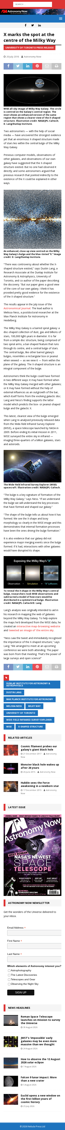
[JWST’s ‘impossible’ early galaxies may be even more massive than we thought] (11, 1041)
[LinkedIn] (39, 25)
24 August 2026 (30, 1048)
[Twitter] (32, 25)
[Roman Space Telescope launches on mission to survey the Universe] (11, 1020)
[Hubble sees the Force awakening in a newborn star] (11, 786)
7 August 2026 (29, 1066)
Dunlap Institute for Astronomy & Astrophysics (28, 684)
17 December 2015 (32, 790)
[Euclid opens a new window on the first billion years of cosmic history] (11, 1099)
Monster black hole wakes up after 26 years (40, 766)
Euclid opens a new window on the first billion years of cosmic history (40, 1099)
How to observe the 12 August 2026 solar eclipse (40, 1060)
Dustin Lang (13, 692)
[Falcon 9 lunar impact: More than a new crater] (11, 1081)
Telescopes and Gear (23, 979)
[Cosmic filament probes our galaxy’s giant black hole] (11, 750)
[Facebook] (25, 25)
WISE (9, 726)
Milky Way (34, 706)
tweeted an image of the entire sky (31, 630)
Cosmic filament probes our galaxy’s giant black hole (39, 748)
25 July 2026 (28, 1106)
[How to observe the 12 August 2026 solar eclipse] (11, 1063)
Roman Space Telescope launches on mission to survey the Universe (40, 1020)
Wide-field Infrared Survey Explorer (29, 719)
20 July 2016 (12, 56)
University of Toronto (20, 712)
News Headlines (19, 1007)
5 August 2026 (29, 1084)
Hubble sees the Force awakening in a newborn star (40, 784)
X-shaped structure (30, 726)
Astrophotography (21, 970)
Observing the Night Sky (24, 983)
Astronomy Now (32, 56)
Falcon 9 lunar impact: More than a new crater (39, 1079)
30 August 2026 (30, 1027)
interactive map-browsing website (38, 626)
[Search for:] (32, 4)
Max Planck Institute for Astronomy (29, 699)
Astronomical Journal (17, 308)
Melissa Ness (14, 706)
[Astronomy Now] (32, 12)
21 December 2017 (32, 753)
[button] (60, 18)
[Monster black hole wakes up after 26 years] (11, 768)
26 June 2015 (29, 772)
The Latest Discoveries (24, 974)
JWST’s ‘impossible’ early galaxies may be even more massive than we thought (39, 1041)
